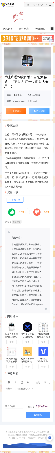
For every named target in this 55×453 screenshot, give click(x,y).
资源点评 (40, 111)
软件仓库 (24, 28)
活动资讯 (40, 28)
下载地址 (17, 111)
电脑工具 (18, 95)
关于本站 (21, 437)
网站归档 (42, 437)
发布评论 (38, 414)
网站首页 (8, 28)
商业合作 (32, 437)
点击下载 (15, 200)
